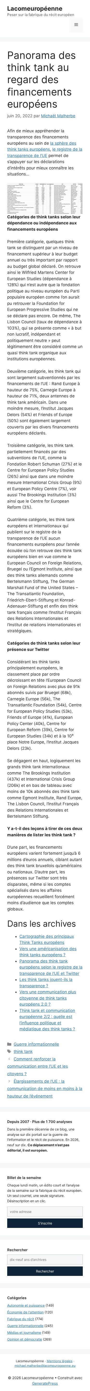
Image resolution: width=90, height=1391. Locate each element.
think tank (23, 1051)
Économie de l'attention (25, 1312)
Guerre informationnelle (36, 1044)
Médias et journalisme (24, 1332)
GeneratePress (45, 1383)
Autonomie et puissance (26, 1305)
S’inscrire (45, 1223)
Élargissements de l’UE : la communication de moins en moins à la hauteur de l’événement (44, 1089)
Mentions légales (59, 1361)
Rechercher (45, 1271)
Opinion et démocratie (24, 1339)
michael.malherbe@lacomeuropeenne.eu (45, 1365)
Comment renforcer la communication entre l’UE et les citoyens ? (37, 1066)
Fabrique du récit (20, 1319)
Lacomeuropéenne (34, 8)
